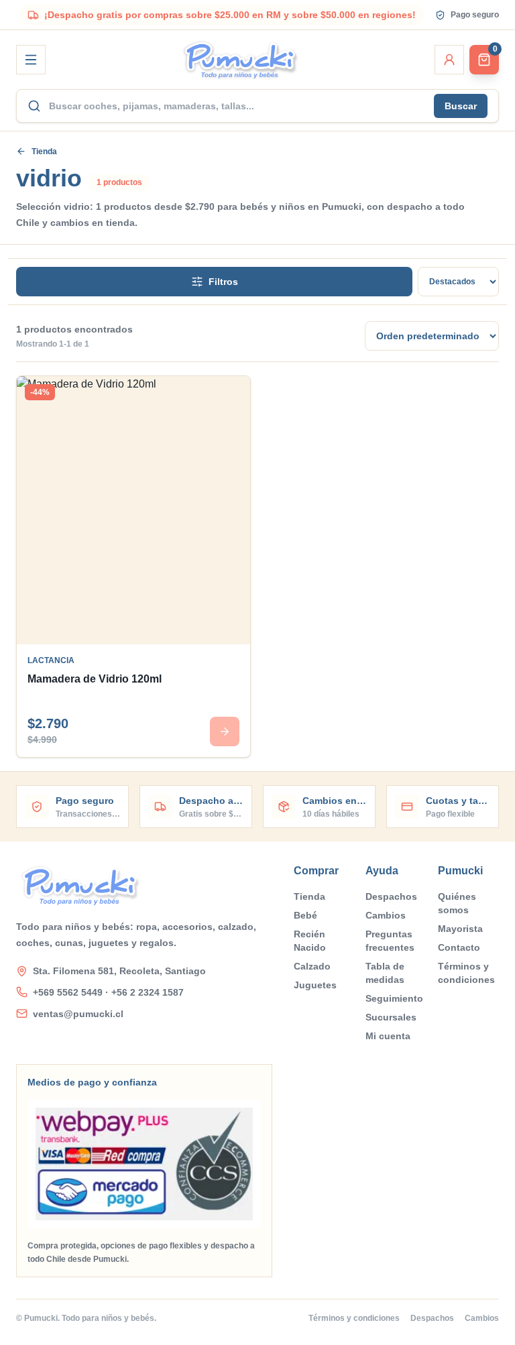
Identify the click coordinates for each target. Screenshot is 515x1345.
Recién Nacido (310, 941)
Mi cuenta (387, 1036)
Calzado (312, 966)
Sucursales (390, 1017)
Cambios (385, 915)
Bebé (305, 915)
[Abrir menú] (31, 59)
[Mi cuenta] (449, 59)
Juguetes (315, 985)
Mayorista (460, 928)
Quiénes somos (457, 903)
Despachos (391, 896)
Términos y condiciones (466, 973)
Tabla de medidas (384, 973)
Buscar (461, 106)
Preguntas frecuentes (389, 941)
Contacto (459, 947)
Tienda (44, 151)
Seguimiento (394, 998)
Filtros (223, 281)
